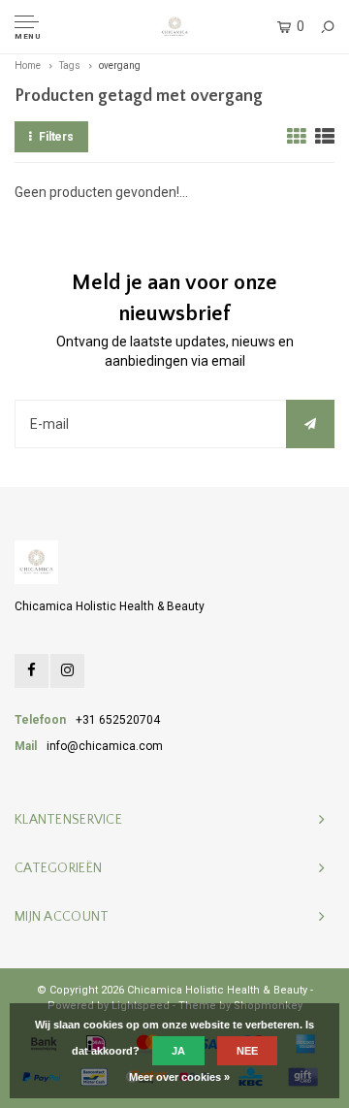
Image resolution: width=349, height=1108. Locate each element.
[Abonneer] (310, 424)
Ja (178, 1051)
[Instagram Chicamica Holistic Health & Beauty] (67, 671)
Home (28, 65)
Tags (69, 65)
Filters (56, 137)
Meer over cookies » (179, 1077)
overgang (120, 65)
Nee (247, 1051)
